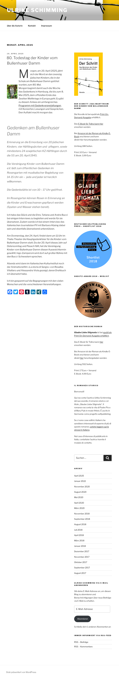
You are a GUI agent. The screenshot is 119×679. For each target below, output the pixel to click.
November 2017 (81, 557)
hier (101, 342)
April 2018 (79, 535)
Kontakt (32, 25)
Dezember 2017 (81, 551)
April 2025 (79, 475)
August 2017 (80, 573)
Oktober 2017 (80, 562)
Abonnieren (82, 619)
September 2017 (82, 567)
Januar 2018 (80, 546)
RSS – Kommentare (83, 646)
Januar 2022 (80, 481)
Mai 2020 (78, 497)
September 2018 (82, 519)
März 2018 (79, 540)
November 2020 (82, 486)
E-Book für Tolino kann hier (90, 124)
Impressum (46, 25)
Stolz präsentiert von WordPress (21, 672)
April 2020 (79, 503)
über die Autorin (14, 25)
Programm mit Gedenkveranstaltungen (40, 105)
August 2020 (80, 492)
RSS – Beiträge (81, 642)
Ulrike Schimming (37, 10)
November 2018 (82, 513)
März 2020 (79, 508)
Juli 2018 (78, 530)
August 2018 (80, 524)
